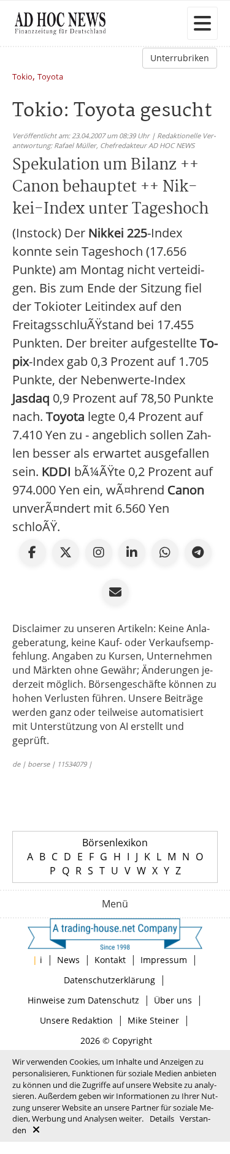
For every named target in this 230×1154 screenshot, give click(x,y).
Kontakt (110, 960)
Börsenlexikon (115, 842)
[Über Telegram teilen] (198, 552)
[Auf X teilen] (65, 552)
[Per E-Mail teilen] (115, 592)
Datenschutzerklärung (109, 980)
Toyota (50, 77)
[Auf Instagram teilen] (98, 552)
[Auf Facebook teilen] (32, 552)
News (68, 960)
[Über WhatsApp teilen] (164, 552)
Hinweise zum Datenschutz (83, 1000)
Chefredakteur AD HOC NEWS (147, 145)
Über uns (173, 1000)
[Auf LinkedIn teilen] (131, 552)
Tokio (22, 77)
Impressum (163, 960)
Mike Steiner (153, 1020)
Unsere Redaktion (76, 1020)
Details (162, 1118)
